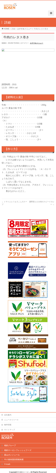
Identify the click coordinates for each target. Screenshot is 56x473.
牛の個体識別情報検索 (14, 459)
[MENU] (51, 13)
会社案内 (7, 415)
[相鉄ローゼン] (10, 9)
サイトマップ (9, 430)
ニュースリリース (11, 420)
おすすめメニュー (36, 43)
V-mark (7, 464)
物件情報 (7, 425)
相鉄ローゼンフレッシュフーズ (17, 450)
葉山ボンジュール (12, 455)
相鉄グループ (10, 445)
